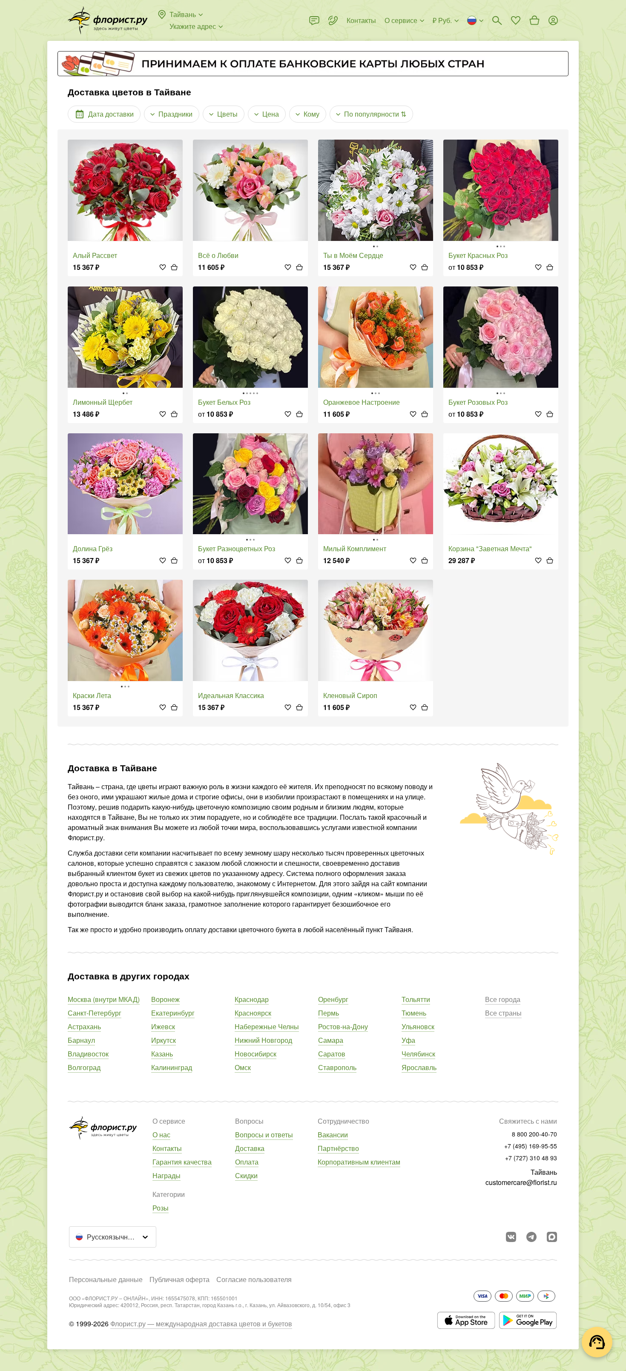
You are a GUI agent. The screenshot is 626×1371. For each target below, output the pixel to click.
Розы (160, 1208)
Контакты (167, 1148)
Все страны (503, 1013)
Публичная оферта (179, 1279)
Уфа (408, 1040)
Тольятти (416, 999)
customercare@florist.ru (521, 1182)
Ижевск (163, 1026)
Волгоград (84, 1067)
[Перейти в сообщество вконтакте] (511, 1236)
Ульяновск (418, 1026)
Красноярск (253, 1013)
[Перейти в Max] (551, 1236)
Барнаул (81, 1040)
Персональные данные (106, 1279)
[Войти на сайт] (553, 20)
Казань (162, 1054)
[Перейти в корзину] (534, 20)
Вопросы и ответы (264, 1134)
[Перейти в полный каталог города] (107, 20)
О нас (161, 1134)
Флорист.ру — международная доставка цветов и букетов (201, 1323)
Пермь (328, 1013)
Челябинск (418, 1054)
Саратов (331, 1054)
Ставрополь (337, 1067)
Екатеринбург (173, 1013)
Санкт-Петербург (94, 1013)
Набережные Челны (267, 1026)
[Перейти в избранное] (515, 20)
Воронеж (165, 999)
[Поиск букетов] (496, 20)
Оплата (246, 1162)
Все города (502, 999)
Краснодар (252, 999)
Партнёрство (338, 1148)
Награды (166, 1175)
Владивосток (88, 1054)
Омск (243, 1067)
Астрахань (84, 1026)
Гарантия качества (182, 1162)
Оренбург (333, 999)
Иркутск (163, 1040)
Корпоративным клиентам (359, 1162)
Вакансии (333, 1134)
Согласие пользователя (254, 1279)
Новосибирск (255, 1054)
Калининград (171, 1067)
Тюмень (414, 1013)
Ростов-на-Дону (343, 1026)
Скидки (246, 1175)
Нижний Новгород (263, 1040)
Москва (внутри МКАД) (104, 999)
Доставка (249, 1148)
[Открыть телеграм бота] (531, 1236)
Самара (330, 1040)
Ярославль (419, 1067)
